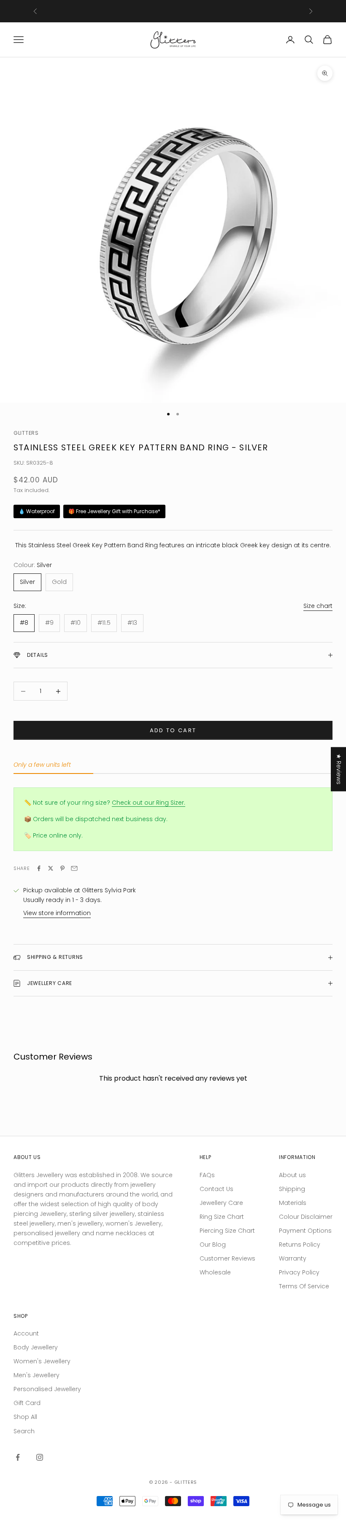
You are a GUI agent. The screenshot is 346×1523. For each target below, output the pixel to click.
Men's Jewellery (36, 1375)
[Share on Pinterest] (62, 868)
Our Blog (213, 1244)
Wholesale (215, 1272)
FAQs (207, 1175)
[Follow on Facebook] (18, 1457)
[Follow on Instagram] (39, 1457)
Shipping (292, 1189)
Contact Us (216, 1189)
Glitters (26, 432)
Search (24, 1431)
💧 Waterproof (37, 511)
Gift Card (27, 1403)
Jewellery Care (221, 1203)
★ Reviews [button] (339, 769)
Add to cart (173, 730)
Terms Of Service (304, 1286)
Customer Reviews (227, 1258)
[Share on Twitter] (50, 868)
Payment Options (305, 1230)
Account (26, 1333)
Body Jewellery (36, 1347)
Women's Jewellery (42, 1361)
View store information (57, 913)
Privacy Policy (299, 1272)
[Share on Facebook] (38, 868)
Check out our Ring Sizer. (148, 802)
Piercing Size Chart (227, 1230)
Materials (292, 1203)
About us (292, 1175)
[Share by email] (74, 868)
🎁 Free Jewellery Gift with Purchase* (114, 511)
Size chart (317, 606)
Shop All (25, 1417)
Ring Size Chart (222, 1217)
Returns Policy (299, 1244)
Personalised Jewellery (47, 1389)
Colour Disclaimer (305, 1217)
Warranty (292, 1258)
